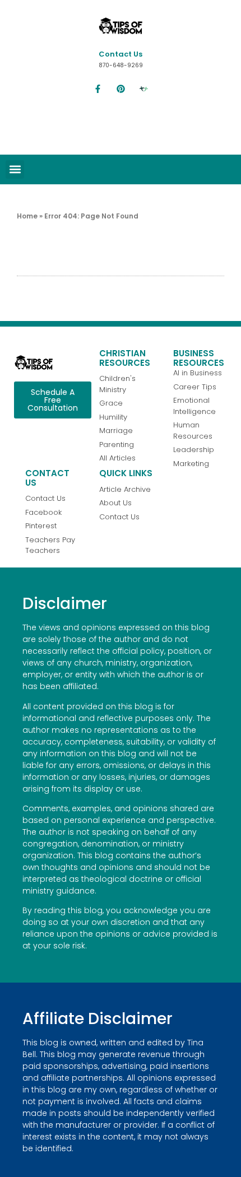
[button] (15, 169)
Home (27, 216)
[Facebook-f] (97, 89)
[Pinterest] (120, 89)
